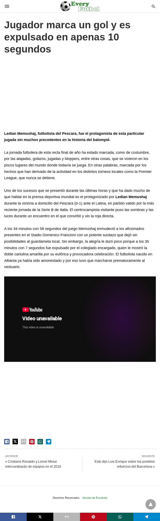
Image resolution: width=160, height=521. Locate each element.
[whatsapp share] (40, 441)
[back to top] (150, 504)
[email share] (23, 441)
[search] (153, 6)
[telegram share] (48, 441)
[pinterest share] (32, 441)
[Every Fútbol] (80, 6)
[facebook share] (7, 441)
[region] (80, 93)
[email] (66, 517)
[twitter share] (15, 441)
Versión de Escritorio (94, 497)
